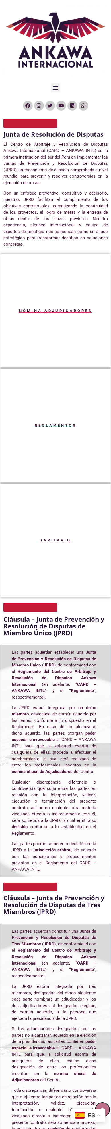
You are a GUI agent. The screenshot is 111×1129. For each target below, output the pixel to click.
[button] (55, 87)
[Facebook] (28, 106)
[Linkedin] (72, 106)
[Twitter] (50, 106)
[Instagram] (39, 106)
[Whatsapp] (83, 106)
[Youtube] (61, 106)
